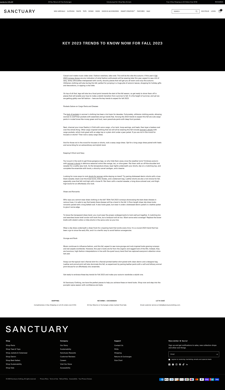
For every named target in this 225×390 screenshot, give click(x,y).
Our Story (64, 345)
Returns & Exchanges (122, 357)
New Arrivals (59, 11)
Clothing (71, 11)
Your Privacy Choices (85, 379)
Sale (148, 11)
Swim (97, 11)
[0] (219, 11)
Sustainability (65, 349)
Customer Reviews (67, 357)
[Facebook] (170, 364)
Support (117, 341)
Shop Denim (11, 357)
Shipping (118, 353)
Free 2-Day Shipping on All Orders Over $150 (177, 2)
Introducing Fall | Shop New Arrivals (114, 2)
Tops (84, 11)
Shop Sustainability (14, 364)
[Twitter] (173, 364)
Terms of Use (54, 379)
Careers (63, 360)
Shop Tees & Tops (13, 349)
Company (64, 341)
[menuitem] (60, 11)
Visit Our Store (66, 364)
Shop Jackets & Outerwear (16, 353)
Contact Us (118, 345)
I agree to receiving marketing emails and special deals (191, 359)
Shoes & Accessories (110, 11)
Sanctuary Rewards (68, 353)
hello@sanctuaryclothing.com (169, 305)
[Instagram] (177, 364)
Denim (91, 11)
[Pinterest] (180, 364)
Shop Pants (10, 345)
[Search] (185, 11)
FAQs (116, 349)
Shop (8, 341)
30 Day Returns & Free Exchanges (55, 2)
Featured (141, 11)
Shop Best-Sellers (13, 360)
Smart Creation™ (128, 11)
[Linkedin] (187, 364)
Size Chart (118, 360)
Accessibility (65, 368)
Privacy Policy (44, 379)
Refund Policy (63, 379)
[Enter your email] (216, 354)
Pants (78, 11)
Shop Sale (10, 368)
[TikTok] (184, 364)
